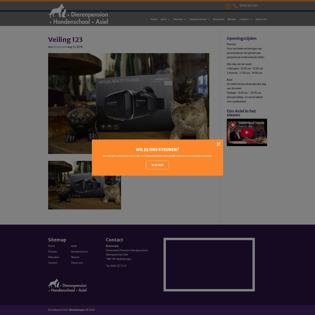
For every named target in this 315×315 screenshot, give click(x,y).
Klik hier (157, 165)
